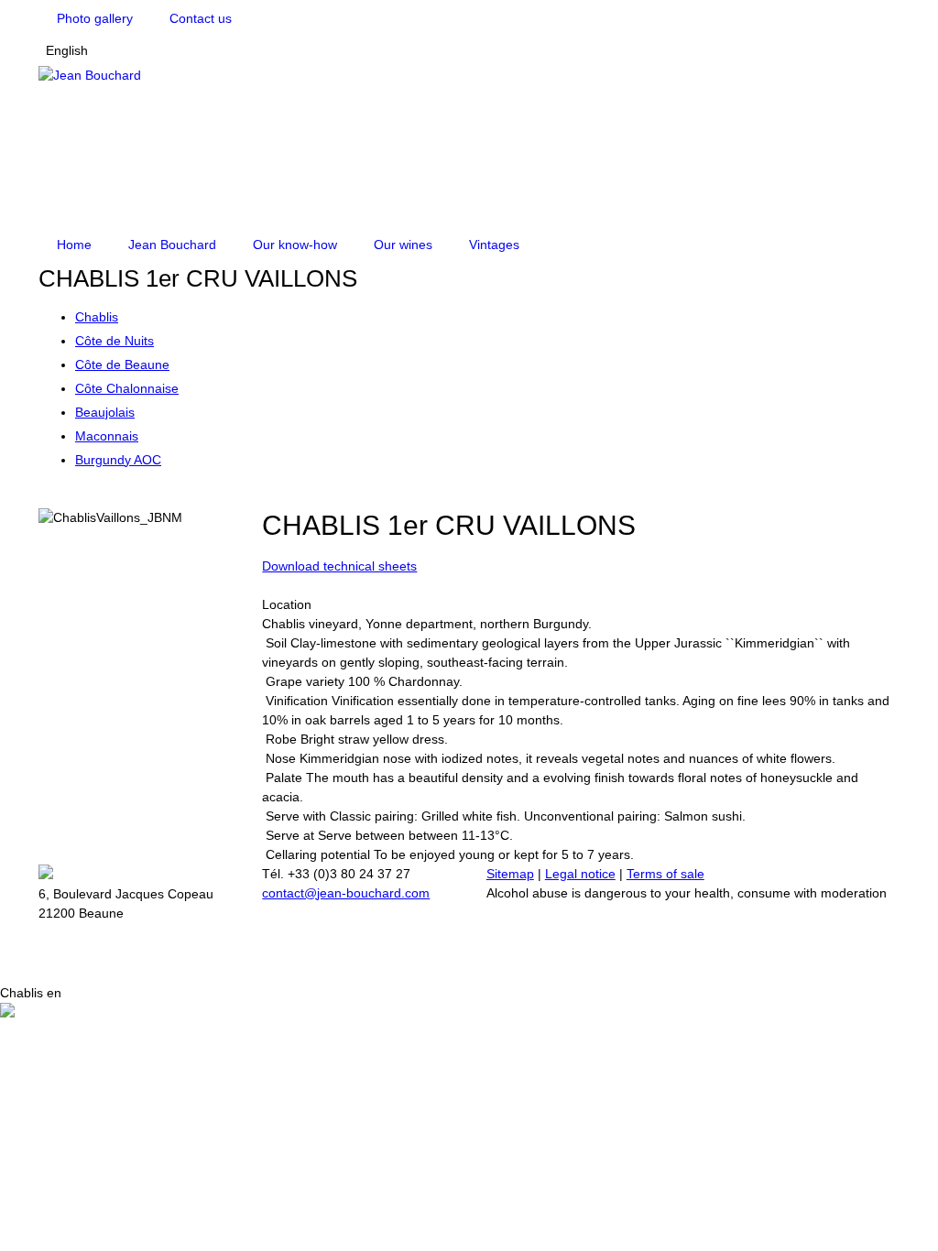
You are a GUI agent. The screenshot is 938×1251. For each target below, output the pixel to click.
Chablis (96, 317)
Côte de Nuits (114, 340)
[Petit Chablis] (43, 498)
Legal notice (580, 873)
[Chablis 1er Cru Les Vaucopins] (71, 498)
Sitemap (510, 873)
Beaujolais (105, 412)
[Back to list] (57, 498)
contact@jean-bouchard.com (346, 893)
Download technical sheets (339, 566)
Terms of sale (665, 873)
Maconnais (106, 436)
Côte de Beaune (122, 364)
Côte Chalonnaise (127, 388)
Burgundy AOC (118, 459)
